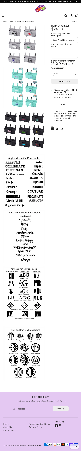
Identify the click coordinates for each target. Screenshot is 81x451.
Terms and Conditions (39, 424)
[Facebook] (56, 425)
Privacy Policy (35, 427)
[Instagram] (60, 425)
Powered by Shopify (35, 445)
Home (5, 21)
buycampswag (59, 68)
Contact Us (8, 430)
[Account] (71, 14)
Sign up (60, 409)
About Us (7, 427)
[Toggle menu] (3, 15)
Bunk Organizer (15, 21)
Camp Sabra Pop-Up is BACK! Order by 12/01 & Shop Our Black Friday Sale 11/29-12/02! (40, 1)
